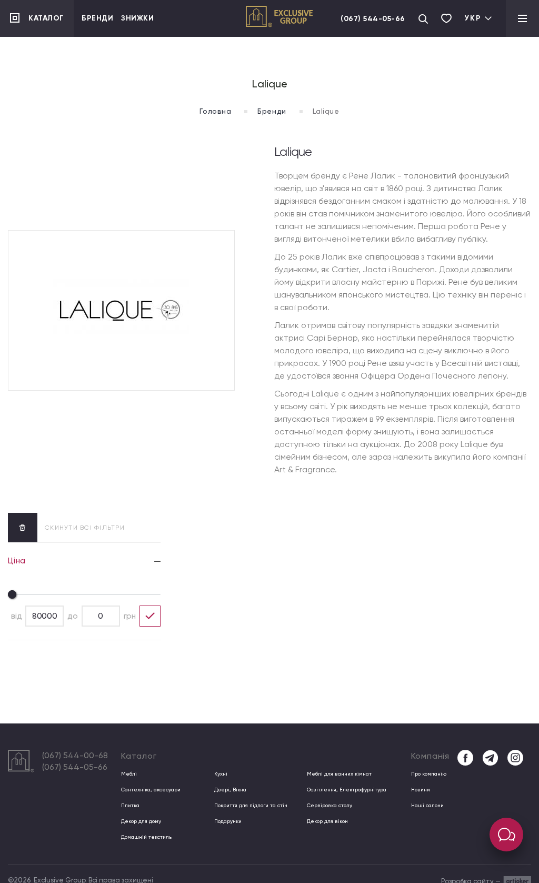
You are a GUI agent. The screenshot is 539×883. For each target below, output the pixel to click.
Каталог (46, 18)
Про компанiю (428, 774)
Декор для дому (141, 821)
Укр (473, 18)
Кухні (220, 774)
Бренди (97, 18)
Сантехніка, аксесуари (151, 789)
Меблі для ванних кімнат (339, 774)
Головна (215, 111)
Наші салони (427, 805)
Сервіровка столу (329, 805)
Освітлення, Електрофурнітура (346, 789)
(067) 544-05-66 (373, 18)
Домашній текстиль (146, 837)
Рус (471, 61)
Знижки (137, 18)
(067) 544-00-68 (75, 755)
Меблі (129, 774)
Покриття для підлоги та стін (250, 805)
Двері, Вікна (230, 789)
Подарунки (228, 821)
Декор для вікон (327, 821)
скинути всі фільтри (85, 527)
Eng (471, 44)
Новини (420, 789)
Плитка (130, 805)
